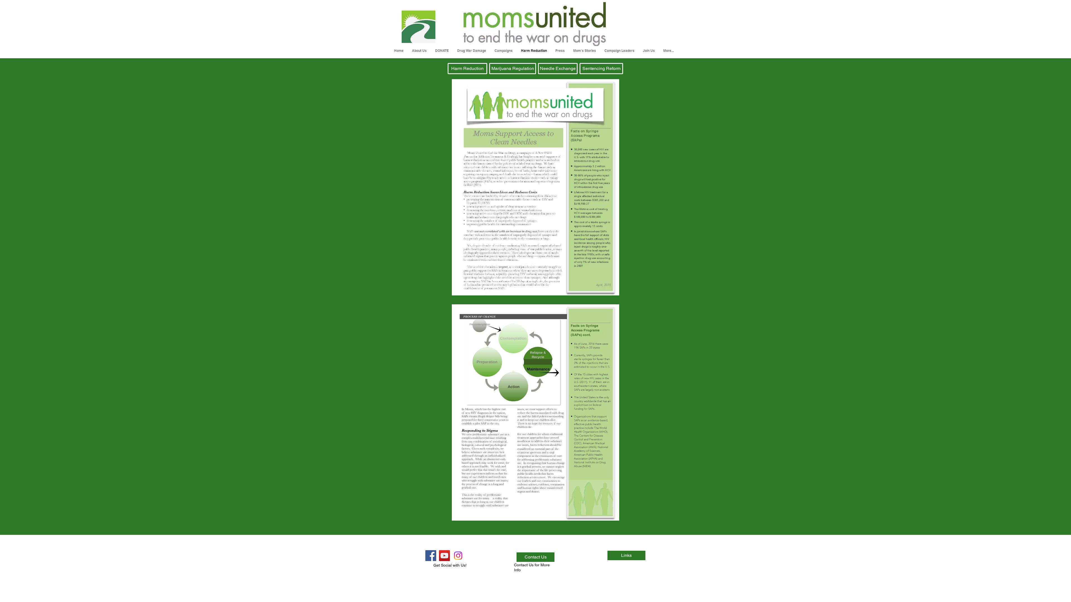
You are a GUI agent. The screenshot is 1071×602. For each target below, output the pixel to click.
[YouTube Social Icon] (444, 555)
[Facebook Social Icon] (430, 555)
